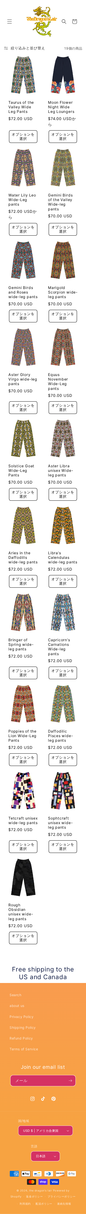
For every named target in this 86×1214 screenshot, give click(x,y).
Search (16, 995)
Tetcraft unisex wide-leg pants (23, 820)
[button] (9, 21)
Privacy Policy (21, 1017)
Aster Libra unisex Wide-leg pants (60, 470)
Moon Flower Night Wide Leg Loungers (61, 107)
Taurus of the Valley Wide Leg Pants (21, 107)
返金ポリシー (34, 1196)
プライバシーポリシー (61, 1196)
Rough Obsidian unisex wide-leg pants (20, 912)
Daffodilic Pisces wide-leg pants (60, 736)
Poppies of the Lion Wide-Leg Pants (22, 736)
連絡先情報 (64, 1203)
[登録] (70, 1080)
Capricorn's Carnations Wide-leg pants (59, 647)
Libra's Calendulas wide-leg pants (62, 557)
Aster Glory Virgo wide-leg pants (22, 379)
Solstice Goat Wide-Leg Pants (21, 470)
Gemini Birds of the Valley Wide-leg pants (60, 202)
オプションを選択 (23, 136)
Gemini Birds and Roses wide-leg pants (23, 292)
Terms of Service (24, 1049)
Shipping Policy (23, 1027)
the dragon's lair (40, 1190)
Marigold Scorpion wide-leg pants (63, 292)
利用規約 (25, 1203)
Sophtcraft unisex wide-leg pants (60, 823)
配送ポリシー (44, 1203)
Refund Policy (21, 1038)
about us (17, 1006)
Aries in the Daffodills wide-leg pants (23, 557)
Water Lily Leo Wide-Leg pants (22, 200)
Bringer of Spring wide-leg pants (20, 644)
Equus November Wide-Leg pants (58, 381)
